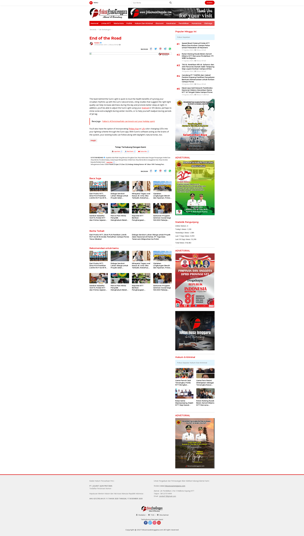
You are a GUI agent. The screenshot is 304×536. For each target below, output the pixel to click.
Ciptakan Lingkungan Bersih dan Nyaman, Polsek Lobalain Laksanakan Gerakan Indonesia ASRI (162, 196)
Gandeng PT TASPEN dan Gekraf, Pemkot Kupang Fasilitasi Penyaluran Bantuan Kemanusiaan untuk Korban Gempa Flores (198, 78)
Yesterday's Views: (182, 232)
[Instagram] (154, 523)
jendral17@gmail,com (167, 496)
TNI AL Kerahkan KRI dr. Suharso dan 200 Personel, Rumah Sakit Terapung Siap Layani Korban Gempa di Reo (198, 67)
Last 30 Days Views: (183, 239)
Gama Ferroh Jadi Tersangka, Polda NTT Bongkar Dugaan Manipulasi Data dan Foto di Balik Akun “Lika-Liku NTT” (183, 382)
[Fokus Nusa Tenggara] (108, 13)
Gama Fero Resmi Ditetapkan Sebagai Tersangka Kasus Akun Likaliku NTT (205, 382)
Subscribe (143, 151)
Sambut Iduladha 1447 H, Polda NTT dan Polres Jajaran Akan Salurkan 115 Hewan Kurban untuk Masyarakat (97, 218)
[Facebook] (146, 523)
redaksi (97, 43)
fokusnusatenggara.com (175, 486)
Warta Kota (119, 23)
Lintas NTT (106, 23)
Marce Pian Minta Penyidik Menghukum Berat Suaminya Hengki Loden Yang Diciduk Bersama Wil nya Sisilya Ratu (119, 218)
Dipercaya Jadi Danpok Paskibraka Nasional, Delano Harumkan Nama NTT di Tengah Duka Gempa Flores (197, 90)
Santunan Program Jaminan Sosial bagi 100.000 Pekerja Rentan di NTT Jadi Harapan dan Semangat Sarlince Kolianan (162, 218)
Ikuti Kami (130, 151)
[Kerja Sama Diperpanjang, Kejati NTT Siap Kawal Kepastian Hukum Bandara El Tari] (184, 393)
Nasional (94, 23)
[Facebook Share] (151, 49)
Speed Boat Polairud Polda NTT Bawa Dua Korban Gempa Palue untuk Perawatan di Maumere (196, 45)
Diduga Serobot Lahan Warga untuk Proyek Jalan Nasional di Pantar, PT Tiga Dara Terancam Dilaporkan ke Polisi (119, 196)
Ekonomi (160, 23)
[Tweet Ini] (155, 49)
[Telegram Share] (165, 49)
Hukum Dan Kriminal (144, 23)
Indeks (210, 3)
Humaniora (196, 23)
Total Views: (180, 243)
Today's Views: (181, 229)
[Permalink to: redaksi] (91, 44)
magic (93, 140)
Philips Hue (134, 128)
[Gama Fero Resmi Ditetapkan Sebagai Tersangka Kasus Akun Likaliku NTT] (205, 373)
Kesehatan (171, 23)
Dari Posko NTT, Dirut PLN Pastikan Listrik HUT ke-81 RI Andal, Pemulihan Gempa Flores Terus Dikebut (98, 196)
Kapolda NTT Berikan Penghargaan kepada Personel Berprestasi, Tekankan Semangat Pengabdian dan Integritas (141, 218)
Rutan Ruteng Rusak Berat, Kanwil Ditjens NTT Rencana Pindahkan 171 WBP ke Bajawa (198, 56)
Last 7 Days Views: (182, 236)
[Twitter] (150, 523)
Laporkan (117, 151)
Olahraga (208, 23)
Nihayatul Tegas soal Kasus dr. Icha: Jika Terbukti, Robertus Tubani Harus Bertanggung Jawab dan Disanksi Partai (141, 196)
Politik (129, 23)
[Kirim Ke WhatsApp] (170, 49)
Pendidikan (184, 23)
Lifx (143, 128)
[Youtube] (159, 523)
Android (145, 108)
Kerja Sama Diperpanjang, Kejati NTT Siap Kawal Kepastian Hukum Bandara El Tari (184, 403)
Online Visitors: (181, 226)
